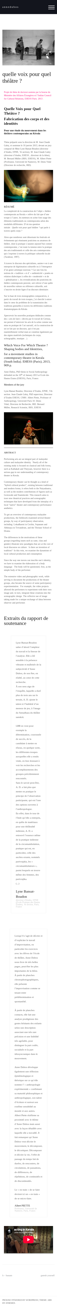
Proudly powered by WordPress (20, 1300)
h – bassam (7, 1275)
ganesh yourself (48, 1275)
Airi (50, 1300)
